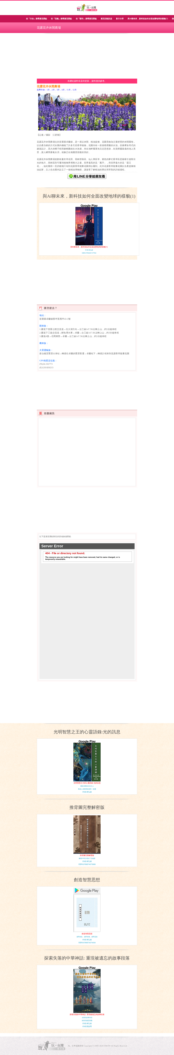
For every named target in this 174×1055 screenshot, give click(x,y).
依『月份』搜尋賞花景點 (36, 19)
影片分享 (120, 19)
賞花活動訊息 (106, 19)
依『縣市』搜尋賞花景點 (86, 19)
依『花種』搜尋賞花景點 (61, 19)
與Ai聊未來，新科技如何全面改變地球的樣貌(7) (148, 19)
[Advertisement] (87, 56)
